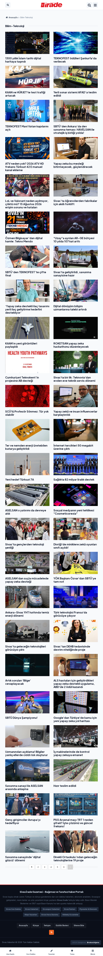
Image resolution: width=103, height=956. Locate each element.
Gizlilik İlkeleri (62, 925)
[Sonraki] (70, 867)
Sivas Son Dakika (13, 909)
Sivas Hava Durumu (49, 915)
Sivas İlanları (69, 909)
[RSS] (51, 932)
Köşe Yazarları (31, 915)
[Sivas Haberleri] (51, 5)
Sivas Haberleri (31, 909)
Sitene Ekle (79, 925)
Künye (36, 925)
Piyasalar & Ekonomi (88, 909)
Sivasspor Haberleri (51, 909)
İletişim (47, 925)
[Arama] (7, 5)
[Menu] (95, 5)
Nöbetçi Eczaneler (70, 915)
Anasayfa (13, 17)
